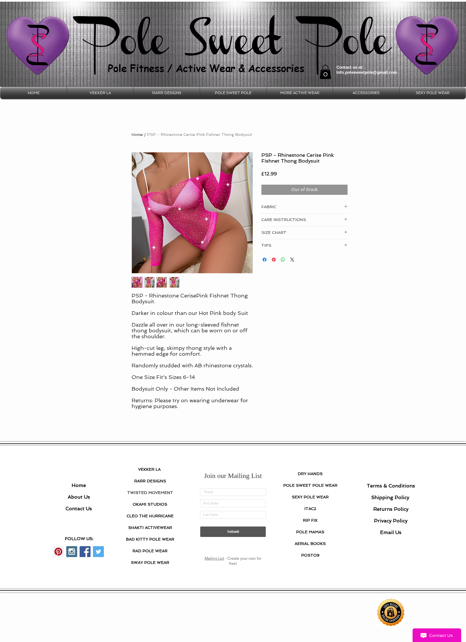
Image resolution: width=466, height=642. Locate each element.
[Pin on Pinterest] (274, 260)
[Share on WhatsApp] (283, 260)
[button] (325, 72)
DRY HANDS (310, 473)
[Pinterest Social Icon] (58, 551)
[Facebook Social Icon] (85, 551)
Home (137, 134)
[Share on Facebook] (264, 260)
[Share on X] (292, 260)
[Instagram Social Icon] (71, 551)
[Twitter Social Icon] (98, 551)
